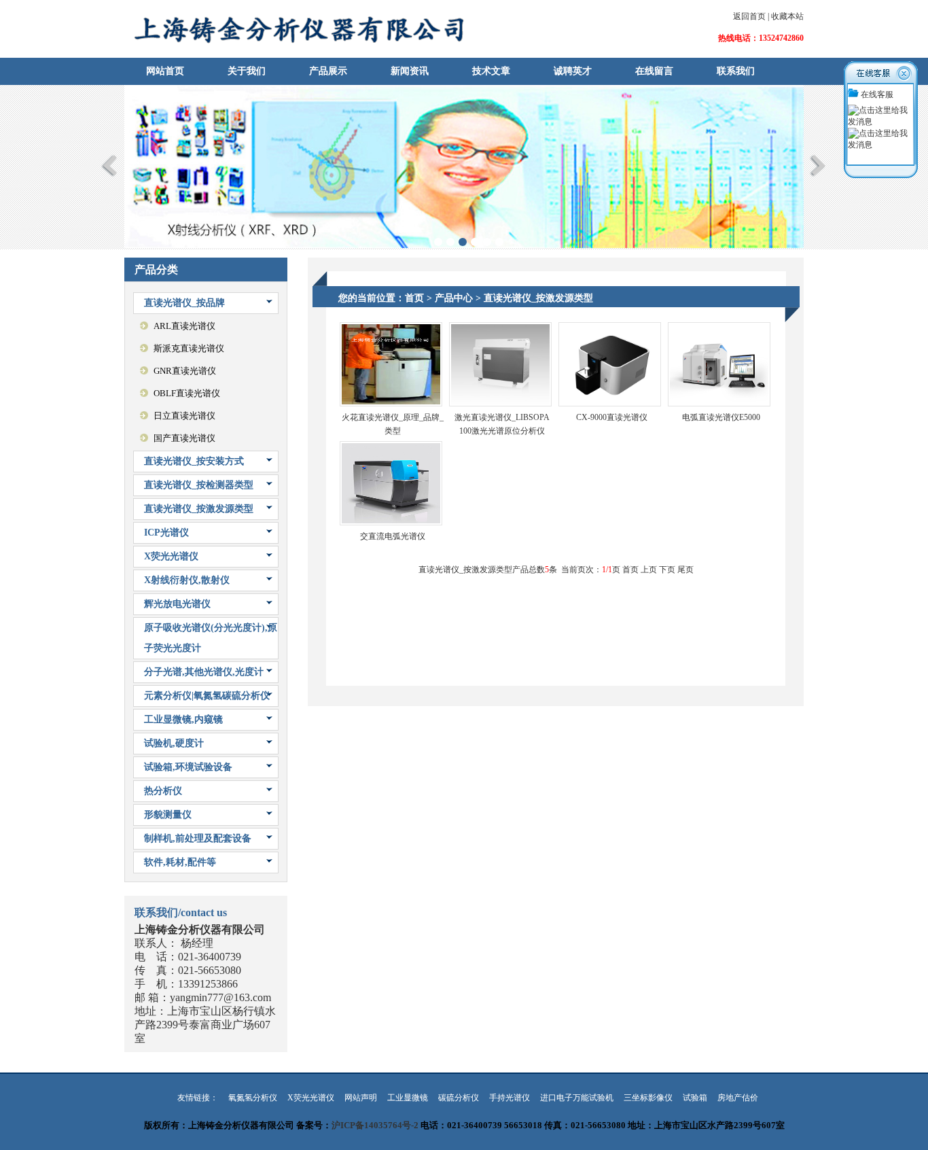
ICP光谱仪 (166, 532)
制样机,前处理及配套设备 (197, 838)
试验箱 (695, 1097)
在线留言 (654, 71)
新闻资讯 (410, 71)
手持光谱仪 (509, 1097)
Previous (109, 165)
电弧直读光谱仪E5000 (721, 417)
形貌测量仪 (168, 814)
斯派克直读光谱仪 (189, 348)
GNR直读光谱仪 (185, 371)
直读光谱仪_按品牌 (184, 303)
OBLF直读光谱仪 (187, 393)
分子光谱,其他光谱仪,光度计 (204, 672)
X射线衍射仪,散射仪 (187, 580)
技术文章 (491, 71)
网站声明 (360, 1097)
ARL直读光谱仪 (184, 326)
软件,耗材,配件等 (180, 862)
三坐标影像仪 (648, 1097)
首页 (414, 298)
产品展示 (328, 71)
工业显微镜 (407, 1097)
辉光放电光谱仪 (177, 604)
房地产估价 (737, 1097)
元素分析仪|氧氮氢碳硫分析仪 (207, 696)
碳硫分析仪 (458, 1097)
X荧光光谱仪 (171, 556)
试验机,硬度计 (174, 743)
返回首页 (749, 16)
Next (818, 165)
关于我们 (247, 71)
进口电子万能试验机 (576, 1097)
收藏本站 (787, 16)
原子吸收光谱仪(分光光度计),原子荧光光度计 (210, 638)
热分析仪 (163, 791)
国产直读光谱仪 (184, 438)
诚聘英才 (573, 71)
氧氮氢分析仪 (252, 1097)
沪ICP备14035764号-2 (375, 1125)
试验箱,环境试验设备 (188, 767)
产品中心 (454, 298)
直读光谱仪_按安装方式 (194, 461)
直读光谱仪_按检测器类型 (198, 485)
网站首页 (165, 71)
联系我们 (736, 71)
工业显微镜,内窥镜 (183, 719)
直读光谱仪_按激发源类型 (198, 509)
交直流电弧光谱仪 (392, 536)
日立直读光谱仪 (184, 416)
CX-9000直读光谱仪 (611, 417)
